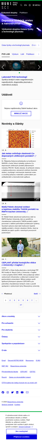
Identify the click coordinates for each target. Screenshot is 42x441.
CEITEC (32, 371)
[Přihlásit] (30, 5)
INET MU (5, 366)
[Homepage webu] (10, 5)
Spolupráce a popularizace (13, 343)
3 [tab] (22, 72)
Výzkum (15, 54)
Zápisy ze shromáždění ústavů (20, 377)
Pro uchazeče (7, 323)
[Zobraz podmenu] (36, 316)
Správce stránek (7, 404)
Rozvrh (4, 377)
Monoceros (30, 360)
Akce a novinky (8, 316)
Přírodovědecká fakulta (10, 371)
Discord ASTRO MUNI (15, 360)
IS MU (38, 360)
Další (36, 294)
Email (4, 360)
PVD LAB (6, 54)
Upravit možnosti (24, 427)
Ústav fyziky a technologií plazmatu (16, 45)
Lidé (22, 54)
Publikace (24, 13)
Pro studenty (7, 330)
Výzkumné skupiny (9, 13)
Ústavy (5, 337)
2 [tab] (21, 72)
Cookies (17, 404)
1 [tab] (19, 72)
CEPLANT (23, 371)
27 (21, 305)
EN (25, 5)
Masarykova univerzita (18, 366)
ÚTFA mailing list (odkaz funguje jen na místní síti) (19, 383)
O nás (4, 350)
